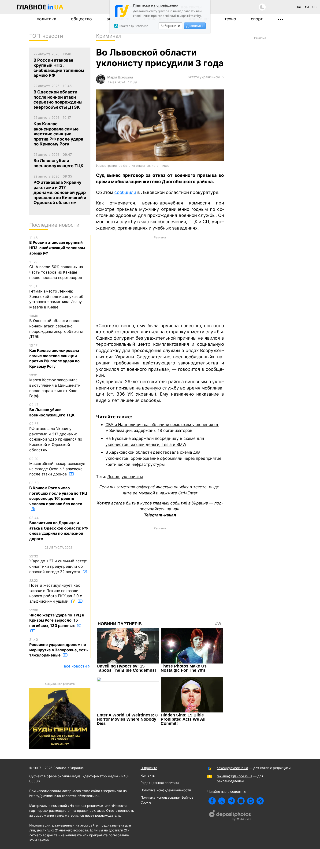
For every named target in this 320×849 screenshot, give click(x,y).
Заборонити (170, 25)
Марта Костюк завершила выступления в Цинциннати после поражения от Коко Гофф (55, 385)
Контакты (148, 775)
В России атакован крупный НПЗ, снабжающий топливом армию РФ (57, 246)
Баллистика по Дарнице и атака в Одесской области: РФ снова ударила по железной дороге (58, 528)
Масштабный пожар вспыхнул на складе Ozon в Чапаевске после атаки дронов (57, 467)
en (314, 6)
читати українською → (206, 77)
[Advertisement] (160, 278)
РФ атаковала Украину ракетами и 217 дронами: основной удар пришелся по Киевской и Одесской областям (55, 437)
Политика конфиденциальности (166, 790)
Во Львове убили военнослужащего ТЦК (51, 410)
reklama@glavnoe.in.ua (234, 776)
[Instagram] (241, 801)
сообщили (125, 192)
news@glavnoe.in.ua (232, 768)
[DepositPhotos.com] (230, 816)
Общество (81, 18)
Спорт (257, 18)
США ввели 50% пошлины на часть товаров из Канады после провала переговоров (56, 270)
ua (299, 6)
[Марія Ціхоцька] (100, 83)
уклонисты (132, 476)
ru (307, 6)
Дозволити (195, 25)
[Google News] (250, 801)
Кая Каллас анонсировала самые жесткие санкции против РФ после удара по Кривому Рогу (54, 356)
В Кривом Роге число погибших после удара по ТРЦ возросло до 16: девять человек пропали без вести (58, 493)
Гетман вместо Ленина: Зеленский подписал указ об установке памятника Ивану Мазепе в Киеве (56, 296)
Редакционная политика (160, 783)
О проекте (149, 768)
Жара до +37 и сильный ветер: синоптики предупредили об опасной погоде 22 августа (58, 564)
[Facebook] (212, 801)
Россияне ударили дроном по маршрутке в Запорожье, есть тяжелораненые (58, 647)
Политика (46, 18)
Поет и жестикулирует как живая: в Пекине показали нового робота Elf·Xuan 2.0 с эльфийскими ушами (55, 591)
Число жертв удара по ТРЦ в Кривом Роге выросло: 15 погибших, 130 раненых (56, 618)
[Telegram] (231, 801)
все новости (75, 666)
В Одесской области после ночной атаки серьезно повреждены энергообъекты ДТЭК (56, 326)
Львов (113, 476)
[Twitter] (221, 801)
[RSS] (260, 801)
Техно (230, 18)
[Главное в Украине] (40, 8)
